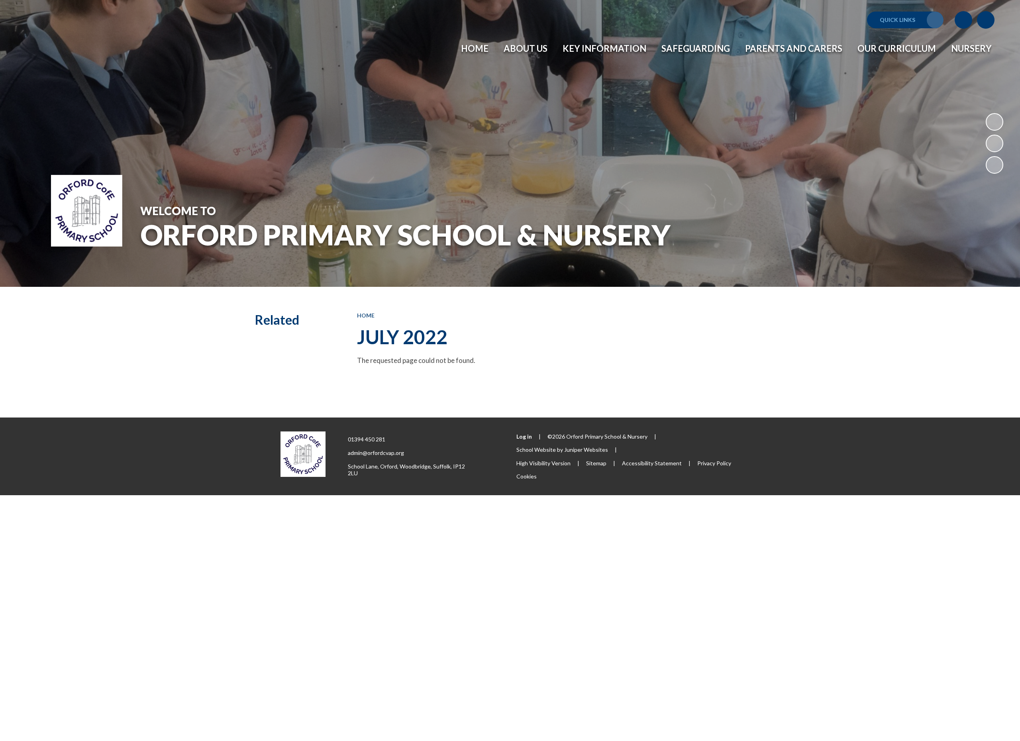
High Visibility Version (543, 463)
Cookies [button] (526, 476)
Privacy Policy (714, 463)
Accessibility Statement (652, 463)
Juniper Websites (586, 449)
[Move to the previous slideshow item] (994, 143)
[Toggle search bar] (985, 20)
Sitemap (596, 463)
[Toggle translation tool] (963, 20)
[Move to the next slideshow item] (994, 165)
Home (366, 315)
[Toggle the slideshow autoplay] (994, 122)
